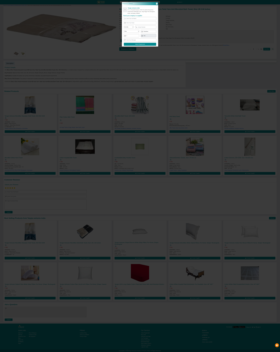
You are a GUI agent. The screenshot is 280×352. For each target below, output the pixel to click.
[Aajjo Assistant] (277, 345)
